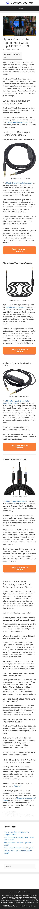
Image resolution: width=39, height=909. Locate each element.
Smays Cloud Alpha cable (16, 501)
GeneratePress (31, 906)
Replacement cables (10, 812)
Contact (11, 892)
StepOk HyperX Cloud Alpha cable (19, 183)
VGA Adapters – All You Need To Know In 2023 (17, 814)
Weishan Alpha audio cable (16, 307)
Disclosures (27, 892)
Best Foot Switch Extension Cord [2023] (19, 848)
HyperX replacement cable (17, 122)
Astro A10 (17, 786)
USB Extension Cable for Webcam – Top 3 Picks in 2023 (19, 816)
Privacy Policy (18, 892)
